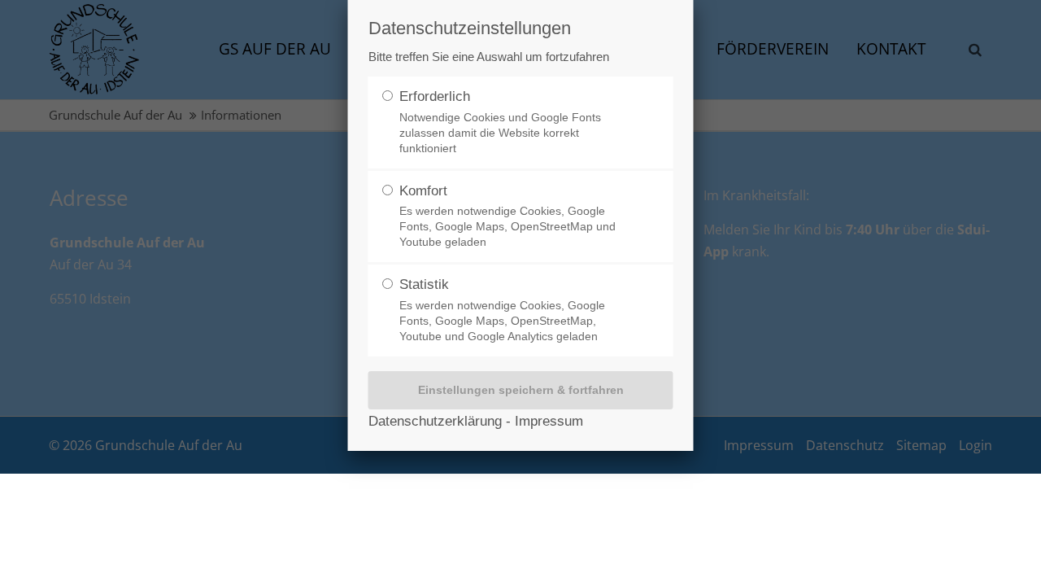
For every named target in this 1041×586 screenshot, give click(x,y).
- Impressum (542, 421)
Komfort (507, 216)
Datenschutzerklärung (435, 421)
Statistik (502, 310)
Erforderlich (500, 122)
